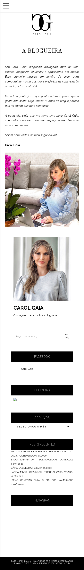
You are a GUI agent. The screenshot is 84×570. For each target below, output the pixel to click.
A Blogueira (42, 51)
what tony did (61, 563)
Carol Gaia (27, 368)
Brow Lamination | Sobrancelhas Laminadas (42, 459)
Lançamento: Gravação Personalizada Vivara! (42, 472)
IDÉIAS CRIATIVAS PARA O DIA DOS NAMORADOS (42, 480)
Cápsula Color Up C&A (25, 468)
